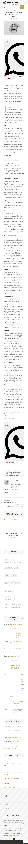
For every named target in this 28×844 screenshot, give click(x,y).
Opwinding (7, 578)
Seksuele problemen (18, 594)
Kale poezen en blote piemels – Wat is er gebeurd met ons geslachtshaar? (16, 666)
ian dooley (8, 418)
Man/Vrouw (7, 575)
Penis (18, 578)
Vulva (6, 607)
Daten (19, 556)
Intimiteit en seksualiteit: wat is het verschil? (13, 782)
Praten (16, 580)
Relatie (21, 580)
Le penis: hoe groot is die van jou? (16, 649)
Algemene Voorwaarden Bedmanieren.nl (12, 812)
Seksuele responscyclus (9, 599)
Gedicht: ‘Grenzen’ (8, 769)
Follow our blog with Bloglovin (14, 842)
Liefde (15, 572)
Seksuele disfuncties (17, 586)
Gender (20, 562)
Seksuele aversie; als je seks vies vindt (16, 734)
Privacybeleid (7, 808)
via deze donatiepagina (14, 835)
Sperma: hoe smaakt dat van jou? (16, 641)
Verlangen (13, 604)
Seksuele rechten (8, 596)
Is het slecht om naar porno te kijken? (12, 763)
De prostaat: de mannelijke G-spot (16, 625)
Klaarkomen (7, 570)
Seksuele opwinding (8, 594)
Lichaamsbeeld (9, 473)
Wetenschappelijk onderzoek (15, 607)
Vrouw (19, 604)
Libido (13, 570)
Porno (11, 580)
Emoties (13, 559)
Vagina (17, 602)
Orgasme (13, 578)
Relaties (7, 475)
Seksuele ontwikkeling (9, 591)
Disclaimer (6, 804)
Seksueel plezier (8, 586)
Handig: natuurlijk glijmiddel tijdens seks (17, 710)
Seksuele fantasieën (8, 588)
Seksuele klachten (18, 588)
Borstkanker (11, 472)
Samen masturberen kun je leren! (14, 737)
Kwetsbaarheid (17, 472)
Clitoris (6, 556)
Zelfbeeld (17, 475)
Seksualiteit (12, 475)
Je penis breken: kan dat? (15, 694)
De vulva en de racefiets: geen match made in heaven (18, 701)
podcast (6, 415)
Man (20, 572)
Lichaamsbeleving (16, 473)
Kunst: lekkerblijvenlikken (9, 778)
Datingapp (7, 559)
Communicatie (13, 556)
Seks (11, 583)
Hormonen (16, 567)
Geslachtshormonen (8, 567)
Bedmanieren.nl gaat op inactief (10, 760)
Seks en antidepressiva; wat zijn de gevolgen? (22, 679)
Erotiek (15, 562)
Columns (14, 10)
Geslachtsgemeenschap (9, 564)
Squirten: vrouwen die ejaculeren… (19, 633)
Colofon (5, 800)
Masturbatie (14, 575)
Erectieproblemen (8, 562)
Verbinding (7, 604)
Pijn (6, 580)
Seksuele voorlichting (9, 602)
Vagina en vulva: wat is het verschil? (16, 657)
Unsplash (13, 418)
